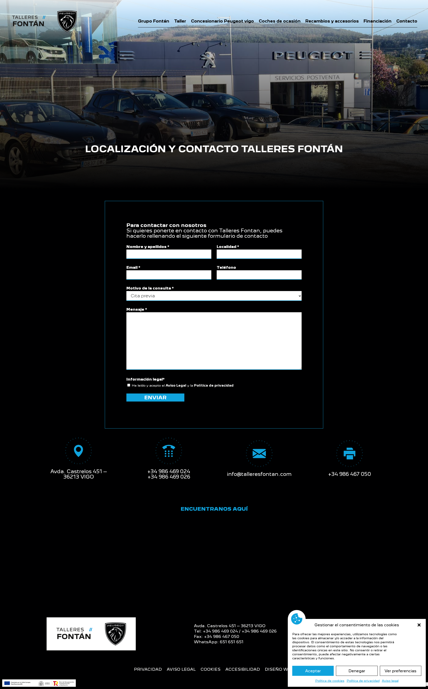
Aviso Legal (176, 385)
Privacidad (148, 670)
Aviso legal (390, 681)
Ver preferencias (400, 671)
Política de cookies (329, 681)
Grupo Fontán (153, 21)
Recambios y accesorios (332, 21)
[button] (419, 625)
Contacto (406, 21)
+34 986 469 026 (169, 477)
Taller (180, 21)
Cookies (210, 670)
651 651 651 (231, 641)
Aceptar (313, 671)
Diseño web (279, 670)
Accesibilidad (242, 670)
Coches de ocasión (279, 21)
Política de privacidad (363, 681)
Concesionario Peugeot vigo (222, 21)
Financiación (377, 21)
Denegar (356, 671)
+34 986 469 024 (168, 471)
